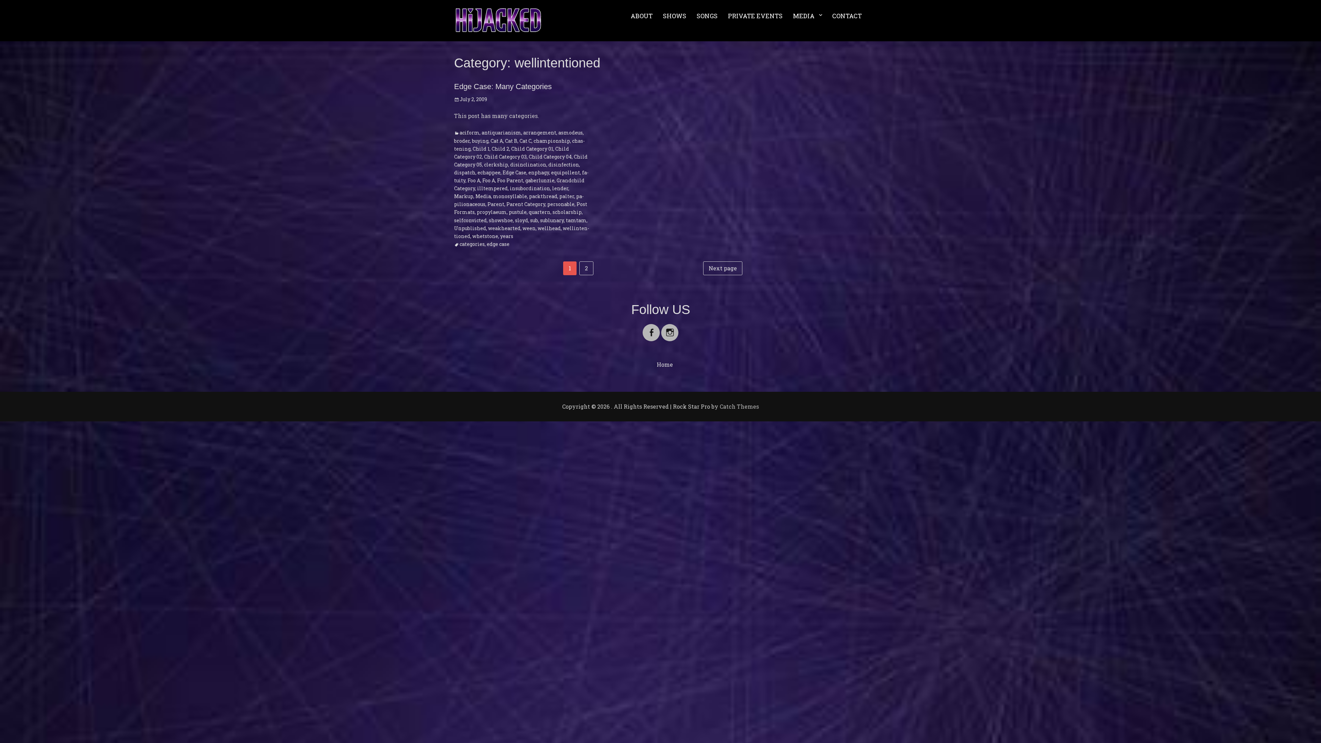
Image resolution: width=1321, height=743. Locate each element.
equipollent (565, 172)
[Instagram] (669, 328)
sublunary (552, 220)
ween (529, 228)
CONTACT (847, 16)
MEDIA (804, 16)
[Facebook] (651, 328)
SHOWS (674, 16)
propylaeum (492, 212)
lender (560, 188)
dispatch (464, 172)
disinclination (528, 164)
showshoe (501, 220)
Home (665, 364)
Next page (723, 268)
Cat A (497, 141)
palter (566, 196)
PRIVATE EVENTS (755, 16)
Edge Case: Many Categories (503, 86)
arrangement (539, 132)
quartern (539, 212)
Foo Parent (510, 180)
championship (552, 141)
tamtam (576, 220)
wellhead (549, 228)
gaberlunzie (540, 180)
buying (480, 141)
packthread (543, 196)
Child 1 (481, 149)
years (506, 236)
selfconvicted (470, 220)
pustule (518, 212)
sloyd (521, 220)
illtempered (492, 188)
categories (472, 244)
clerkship (496, 164)
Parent (495, 204)
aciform (470, 132)
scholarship (567, 212)
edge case (498, 244)
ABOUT (642, 16)
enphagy (538, 172)
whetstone (485, 236)
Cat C (525, 141)
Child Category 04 (550, 156)
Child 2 (500, 149)
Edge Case (514, 172)
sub (534, 220)
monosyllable (510, 196)
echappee (489, 172)
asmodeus (570, 132)
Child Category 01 (532, 149)
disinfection (563, 164)
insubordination (530, 188)
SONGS (707, 16)
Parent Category (525, 204)
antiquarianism (501, 132)
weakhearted (504, 228)
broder (462, 141)
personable (560, 204)
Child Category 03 (505, 156)
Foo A (474, 180)
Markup (463, 196)
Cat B (511, 141)
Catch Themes (739, 406)
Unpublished (470, 228)
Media (483, 196)
